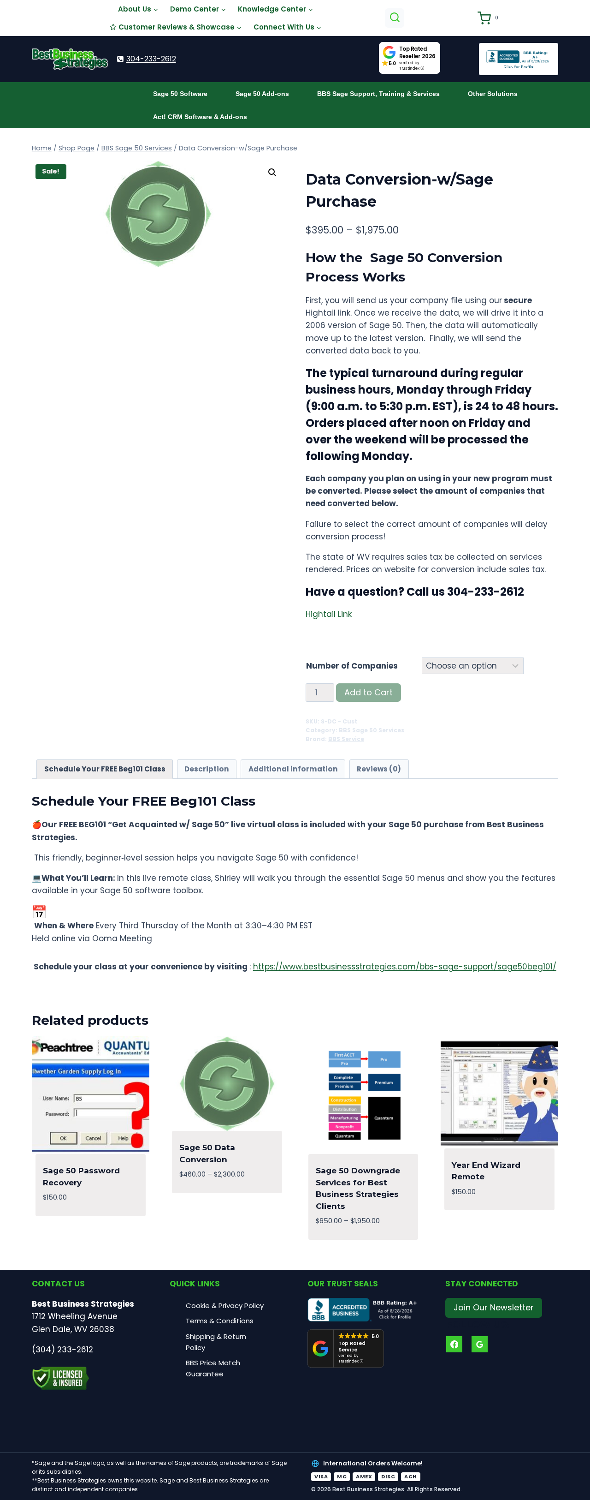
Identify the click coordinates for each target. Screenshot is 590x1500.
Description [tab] (206, 769)
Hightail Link (329, 614)
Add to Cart (368, 692)
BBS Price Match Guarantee (213, 1368)
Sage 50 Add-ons (262, 93)
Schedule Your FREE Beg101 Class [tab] (104, 769)
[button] (272, 172)
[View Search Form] (395, 18)
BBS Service (346, 739)
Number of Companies (352, 665)
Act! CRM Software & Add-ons (200, 116)
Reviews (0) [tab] (379, 769)
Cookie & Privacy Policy (225, 1305)
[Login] (466, 18)
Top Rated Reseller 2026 (418, 52)
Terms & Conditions (220, 1321)
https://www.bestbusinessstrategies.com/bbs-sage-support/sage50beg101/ (404, 966)
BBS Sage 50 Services (371, 730)
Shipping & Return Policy (216, 1342)
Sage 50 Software (180, 93)
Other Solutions (493, 93)
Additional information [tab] (293, 769)
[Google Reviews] (480, 1344)
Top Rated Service (352, 1346)
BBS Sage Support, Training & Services (378, 93)
